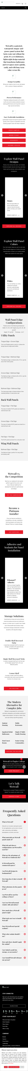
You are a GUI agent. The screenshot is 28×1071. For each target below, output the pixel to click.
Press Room (5, 1041)
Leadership (5, 1043)
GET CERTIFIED (14, 532)
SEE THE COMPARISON (14, 495)
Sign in (17, 3)
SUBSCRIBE (14, 1006)
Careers (4, 1039)
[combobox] (14, 7)
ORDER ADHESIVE (12, 600)
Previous (2, 195)
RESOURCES (14, 140)
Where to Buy (6, 1028)
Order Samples (6, 1022)
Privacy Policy (10, 1063)
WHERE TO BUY (14, 135)
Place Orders (6, 1024)
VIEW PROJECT (14, 771)
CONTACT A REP (14, 796)
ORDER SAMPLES (14, 130)
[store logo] (7, 2)
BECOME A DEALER (14, 145)
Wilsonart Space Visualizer (9, 1019)
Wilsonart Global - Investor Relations (11, 1045)
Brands (4, 1037)
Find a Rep (5, 1026)
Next (26, 195)
